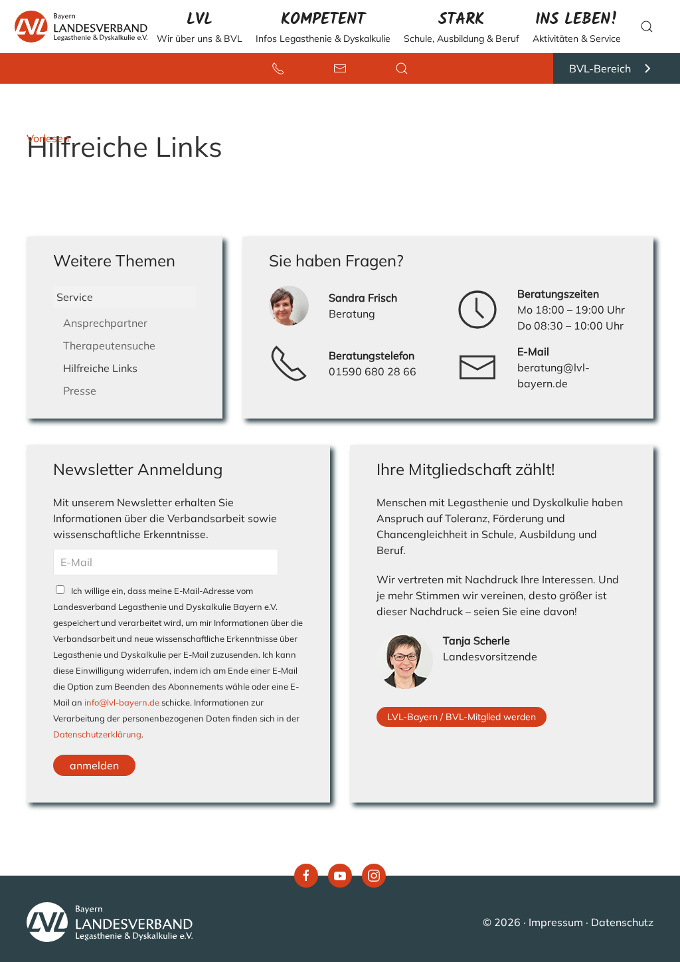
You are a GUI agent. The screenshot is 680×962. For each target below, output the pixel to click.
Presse (79, 390)
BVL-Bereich (600, 68)
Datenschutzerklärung (97, 734)
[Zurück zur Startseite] (77, 26)
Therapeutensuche (109, 345)
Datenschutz (622, 922)
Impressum (556, 922)
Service (74, 297)
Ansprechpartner (105, 323)
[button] (199, 26)
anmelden (94, 765)
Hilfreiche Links (100, 368)
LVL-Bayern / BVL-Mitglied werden (461, 717)
